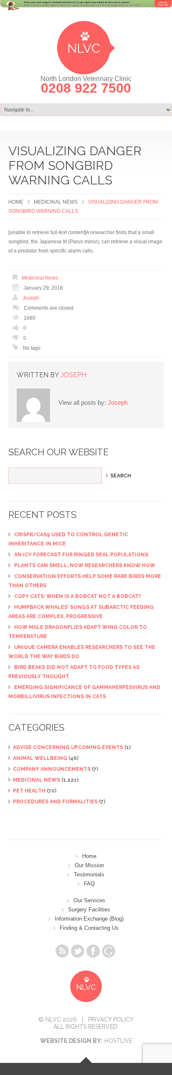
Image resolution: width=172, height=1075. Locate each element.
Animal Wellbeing (40, 758)
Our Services (89, 900)
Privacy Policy (111, 1019)
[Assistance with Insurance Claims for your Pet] (86, 10)
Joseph (31, 298)
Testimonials (89, 874)
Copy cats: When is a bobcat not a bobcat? (77, 596)
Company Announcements (52, 769)
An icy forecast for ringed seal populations (81, 555)
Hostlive (118, 1040)
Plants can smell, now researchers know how (84, 565)
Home (15, 202)
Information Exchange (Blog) (89, 919)
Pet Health (29, 791)
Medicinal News (56, 202)
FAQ (89, 884)
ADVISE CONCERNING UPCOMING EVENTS (68, 747)
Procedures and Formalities (55, 802)
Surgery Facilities (89, 909)
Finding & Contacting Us (89, 928)
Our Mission (89, 865)
